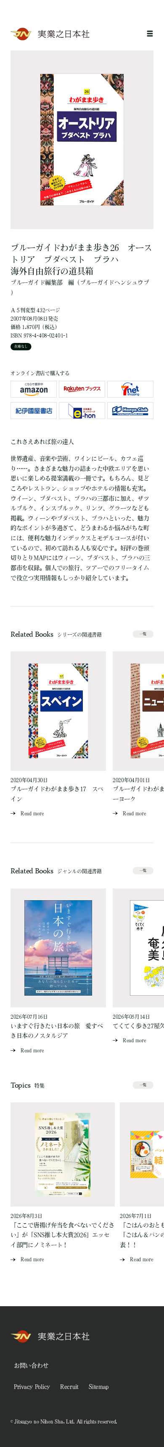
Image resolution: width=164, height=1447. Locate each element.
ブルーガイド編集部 (36, 282)
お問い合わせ (31, 1365)
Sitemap (98, 1386)
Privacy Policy (32, 1386)
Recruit (69, 1386)
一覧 (143, 633)
